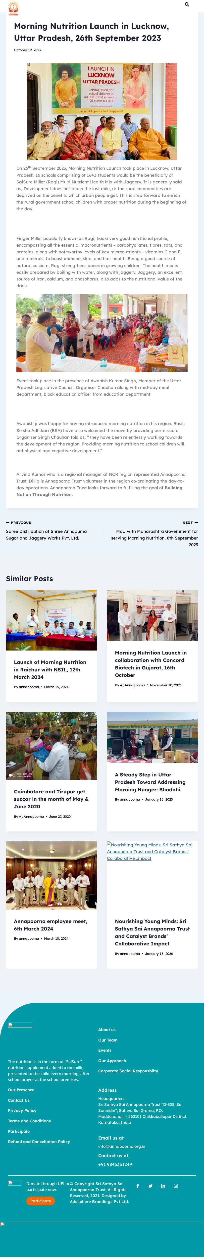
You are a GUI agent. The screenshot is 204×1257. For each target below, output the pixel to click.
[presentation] (51, 620)
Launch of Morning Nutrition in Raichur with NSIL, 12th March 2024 (50, 669)
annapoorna (29, 687)
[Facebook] (137, 1186)
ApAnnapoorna (132, 685)
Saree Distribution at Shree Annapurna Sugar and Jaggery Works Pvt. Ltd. (46, 530)
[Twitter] (150, 1186)
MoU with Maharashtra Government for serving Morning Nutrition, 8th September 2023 (154, 533)
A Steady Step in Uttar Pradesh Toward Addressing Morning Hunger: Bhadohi (150, 782)
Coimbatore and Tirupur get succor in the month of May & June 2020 (51, 799)
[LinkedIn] (163, 1186)
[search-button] (187, 4)
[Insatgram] (175, 1186)
